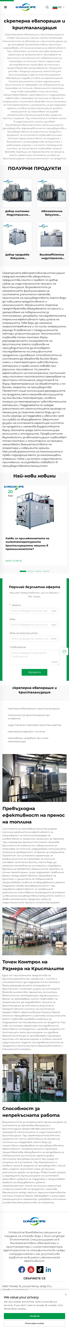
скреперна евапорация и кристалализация (34, 708)
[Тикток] (40, 1269)
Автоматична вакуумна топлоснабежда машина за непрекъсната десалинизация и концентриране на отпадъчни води (51, 213)
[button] (23, 571)
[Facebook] (21, 1269)
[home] (26, 6)
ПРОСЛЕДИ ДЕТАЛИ (17, 192)
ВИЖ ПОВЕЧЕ (14, 560)
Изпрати (34, 672)
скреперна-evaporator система (26, 731)
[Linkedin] (48, 1269)
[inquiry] (64, 651)
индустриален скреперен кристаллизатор (34, 725)
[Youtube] (30, 1269)
